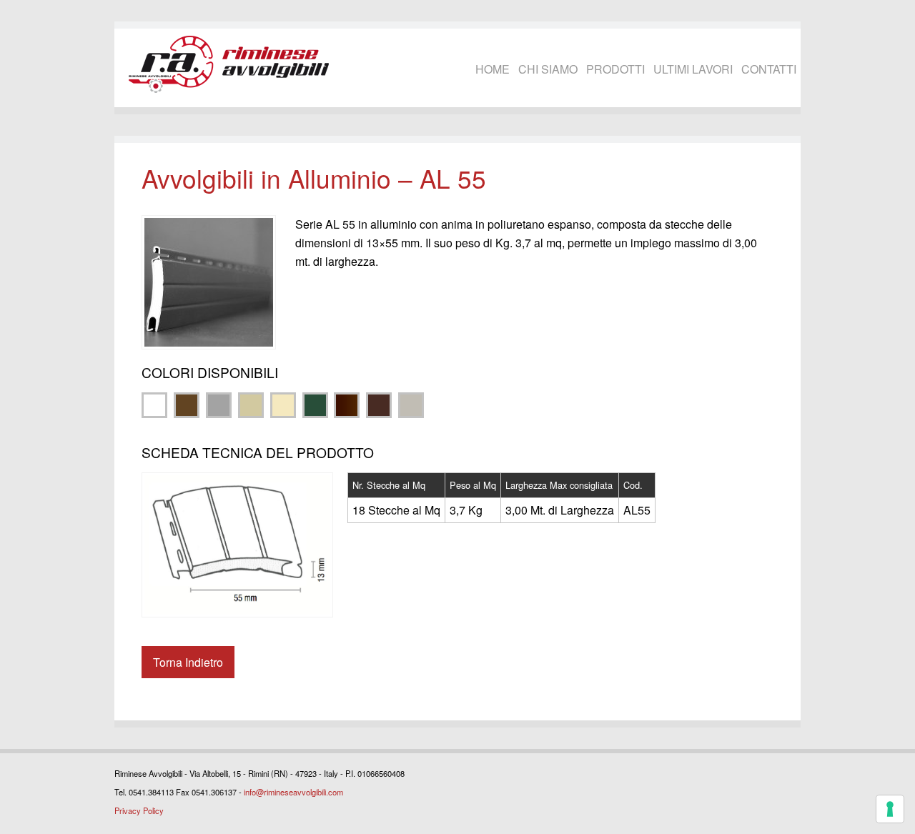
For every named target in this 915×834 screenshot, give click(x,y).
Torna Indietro (188, 662)
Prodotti (615, 69)
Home (492, 69)
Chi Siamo (548, 69)
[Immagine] (209, 282)
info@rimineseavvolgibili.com (293, 792)
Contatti (768, 69)
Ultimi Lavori (693, 69)
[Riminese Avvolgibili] (229, 64)
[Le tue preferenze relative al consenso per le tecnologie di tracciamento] (890, 809)
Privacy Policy (139, 810)
